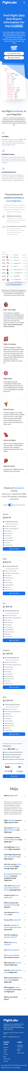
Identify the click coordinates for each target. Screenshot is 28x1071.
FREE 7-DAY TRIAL (14, 548)
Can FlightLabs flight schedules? (12, 848)
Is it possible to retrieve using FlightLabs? (13, 839)
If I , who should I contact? (11, 956)
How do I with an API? (12, 927)
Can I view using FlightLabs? (12, 888)
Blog (4, 1056)
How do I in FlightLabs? (13, 971)
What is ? (11, 795)
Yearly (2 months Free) (19, 505)
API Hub (5, 1054)
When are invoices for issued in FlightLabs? (13, 980)
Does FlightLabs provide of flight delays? (12, 857)
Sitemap (5, 1061)
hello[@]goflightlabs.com (14, 1036)
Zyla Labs (17, 1067)
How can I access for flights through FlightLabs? (12, 866)
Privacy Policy (20, 1053)
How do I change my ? (11, 936)
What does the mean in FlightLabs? (12, 964)
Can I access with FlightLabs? (12, 830)
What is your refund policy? (10, 998)
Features (5, 1047)
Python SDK (6, 1059)
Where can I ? (10, 943)
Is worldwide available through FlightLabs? (13, 877)
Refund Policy (19, 1049)
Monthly (5, 505)
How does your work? (11, 913)
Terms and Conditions (20, 1045)
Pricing (5, 1049)
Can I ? (11, 950)
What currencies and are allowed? (11, 905)
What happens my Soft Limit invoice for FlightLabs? (12, 989)
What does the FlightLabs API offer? (12, 821)
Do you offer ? (12, 920)
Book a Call (14, 776)
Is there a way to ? (11, 896)
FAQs (4, 1052)
